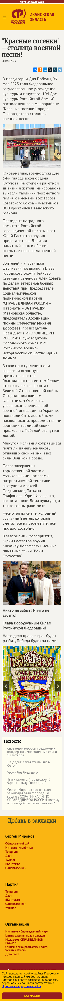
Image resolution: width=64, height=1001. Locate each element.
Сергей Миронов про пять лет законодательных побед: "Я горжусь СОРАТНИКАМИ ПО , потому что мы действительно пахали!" (31, 796)
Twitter (10, 859)
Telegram (11, 851)
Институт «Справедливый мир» (26, 931)
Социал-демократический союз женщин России (26, 948)
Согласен (32, 995)
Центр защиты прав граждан (25, 935)
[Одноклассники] (40, 69)
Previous (6, 686)
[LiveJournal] (55, 69)
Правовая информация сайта (21, 986)
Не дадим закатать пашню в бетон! (27, 764)
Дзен (8, 855)
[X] (50, 69)
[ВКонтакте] (35, 69)
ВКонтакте (12, 863)
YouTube (10, 907)
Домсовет (12, 954)
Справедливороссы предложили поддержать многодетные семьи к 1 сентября (31, 752)
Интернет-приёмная (19, 847)
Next (58, 686)
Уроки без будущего (21, 773)
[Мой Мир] (45, 69)
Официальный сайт (18, 843)
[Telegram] (60, 69)
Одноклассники (15, 868)
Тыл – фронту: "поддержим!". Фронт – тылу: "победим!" (27, 781)
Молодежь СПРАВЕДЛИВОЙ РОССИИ (24, 941)
